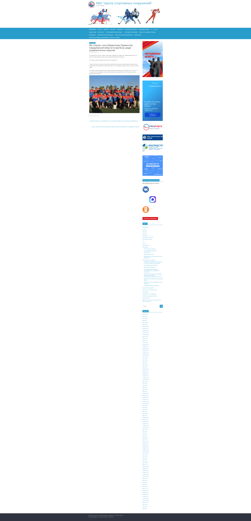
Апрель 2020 (145, 462)
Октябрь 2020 (145, 450)
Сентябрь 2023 (145, 379)
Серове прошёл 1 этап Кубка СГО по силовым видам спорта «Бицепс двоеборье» (113, 121)
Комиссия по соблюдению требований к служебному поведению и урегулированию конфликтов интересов (153, 275)
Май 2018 (144, 508)
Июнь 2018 (144, 506)
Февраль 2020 (145, 466)
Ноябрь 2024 (145, 350)
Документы (120, 29)
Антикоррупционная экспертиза (151, 265)
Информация (92, 29)
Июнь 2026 (144, 318)
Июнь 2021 (144, 433)
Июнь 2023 (144, 385)
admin (97, 52)
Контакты (112, 29)
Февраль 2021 (145, 441)
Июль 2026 (144, 316)
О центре (99, 29)
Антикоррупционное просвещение (151, 285)
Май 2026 (144, 320)
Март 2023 (144, 391)
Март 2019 (144, 488)
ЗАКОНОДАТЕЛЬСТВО (149, 254)
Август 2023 (145, 381)
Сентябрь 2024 (145, 354)
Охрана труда (92, 32)
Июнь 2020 (144, 458)
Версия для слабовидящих (150, 218)
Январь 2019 (145, 492)
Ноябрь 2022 (145, 399)
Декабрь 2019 (145, 470)
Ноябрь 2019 (145, 472)
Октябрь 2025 (145, 332)
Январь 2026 (145, 328)
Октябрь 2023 (145, 377)
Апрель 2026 (145, 322)
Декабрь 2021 (145, 421)
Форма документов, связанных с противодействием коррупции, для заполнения (151, 271)
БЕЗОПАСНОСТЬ (138, 35)
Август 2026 (145, 314)
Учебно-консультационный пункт (124, 35)
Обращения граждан (144, 29)
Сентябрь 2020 (145, 452)
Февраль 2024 (145, 369)
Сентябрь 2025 (145, 334)
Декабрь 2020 (145, 446)
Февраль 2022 (145, 417)
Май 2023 (144, 387)
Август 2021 (145, 429)
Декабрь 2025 (145, 330)
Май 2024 (144, 363)
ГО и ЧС (156, 29)
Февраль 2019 (145, 490)
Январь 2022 (145, 419)
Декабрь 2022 (145, 397)
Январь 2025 (145, 346)
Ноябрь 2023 (145, 375)
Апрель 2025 (145, 342)
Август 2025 (145, 336)
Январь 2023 (145, 395)
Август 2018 (145, 502)
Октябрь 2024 (145, 352)
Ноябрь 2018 (145, 496)
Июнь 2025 (144, 340)
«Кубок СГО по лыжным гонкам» (147, 32)
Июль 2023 (144, 383)
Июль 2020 (144, 456)
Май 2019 (144, 484)
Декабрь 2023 (145, 373)
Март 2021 (144, 439)
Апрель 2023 (145, 389)
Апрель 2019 (145, 486)
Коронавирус (92, 35)
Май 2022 (144, 411)
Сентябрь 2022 (145, 403)
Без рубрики (92, 42)
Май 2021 (144, 435)
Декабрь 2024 (145, 348)
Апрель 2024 (145, 365)
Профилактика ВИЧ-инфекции (105, 35)
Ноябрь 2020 (145, 448)
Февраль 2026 (145, 326)
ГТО (152, 29)
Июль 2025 (144, 338)
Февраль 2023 (145, 393)
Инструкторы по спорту (131, 29)
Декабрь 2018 (145, 494)
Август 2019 (145, 478)
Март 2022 (144, 415)
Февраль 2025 (145, 344)
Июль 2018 (144, 504)
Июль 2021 (144, 431)
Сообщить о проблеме (152, 114)
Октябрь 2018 (145, 498)
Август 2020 (145, 454)
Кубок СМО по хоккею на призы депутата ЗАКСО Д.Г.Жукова (104, 37)
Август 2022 (145, 405)
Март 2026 (144, 324)
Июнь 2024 (144, 361)
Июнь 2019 (144, 482)
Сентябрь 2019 (145, 476)
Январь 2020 (145, 468)
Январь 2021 (145, 444)
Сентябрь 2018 (145, 500)
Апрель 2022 (145, 413)
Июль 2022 (144, 407)
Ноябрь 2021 (145, 423)
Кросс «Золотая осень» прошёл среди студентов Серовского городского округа (116, 126)
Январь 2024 (145, 371)
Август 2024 (145, 356)
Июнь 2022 (144, 409)
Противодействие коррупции (114, 32)
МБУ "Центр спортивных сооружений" (124, 3)
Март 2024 (144, 367)
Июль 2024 (144, 358)
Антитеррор (101, 32)
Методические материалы (150, 248)
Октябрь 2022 (145, 401)
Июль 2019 (144, 480)
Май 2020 (144, 460)
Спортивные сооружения (130, 32)
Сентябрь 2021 (145, 427)
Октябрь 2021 (145, 425)
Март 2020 (144, 464)
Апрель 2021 (145, 437)
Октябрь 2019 (145, 474)
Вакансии (106, 29)
